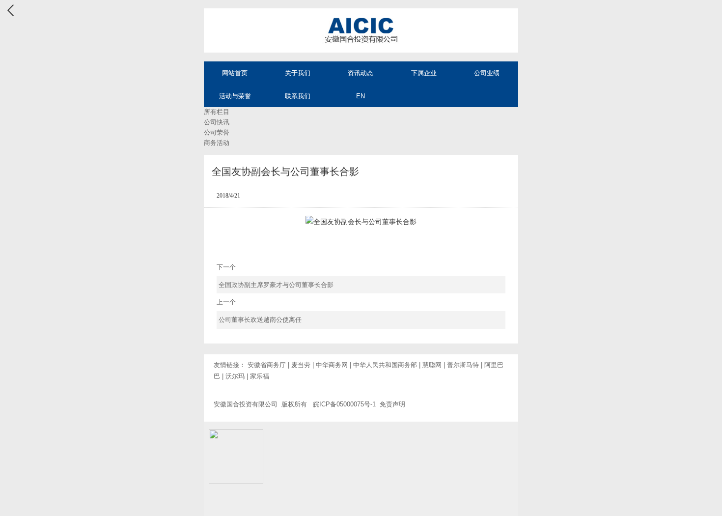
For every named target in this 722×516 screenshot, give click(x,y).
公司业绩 (487, 73)
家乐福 (259, 376)
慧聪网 (432, 365)
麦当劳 (300, 365)
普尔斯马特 (463, 365)
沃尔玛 (235, 376)
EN (360, 96)
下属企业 (424, 73)
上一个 (259, 310)
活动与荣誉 (235, 96)
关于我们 (297, 73)
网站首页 (235, 73)
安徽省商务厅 (267, 365)
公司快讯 (216, 122)
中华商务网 (332, 365)
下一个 (275, 275)
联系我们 (297, 96)
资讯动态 (360, 73)
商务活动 (216, 142)
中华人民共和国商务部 (385, 365)
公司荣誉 (216, 132)
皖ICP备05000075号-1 (344, 404)
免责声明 (392, 404)
